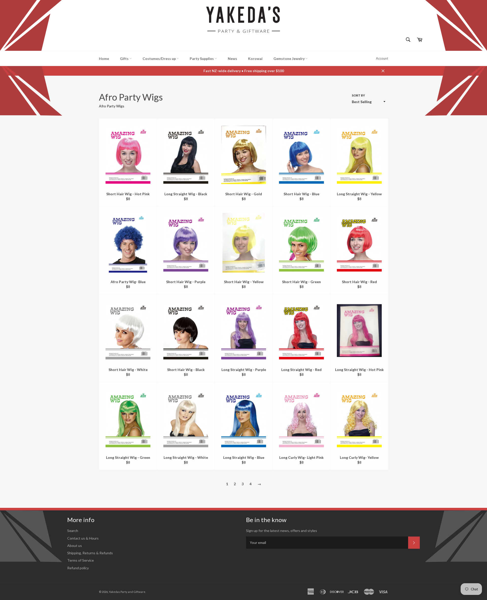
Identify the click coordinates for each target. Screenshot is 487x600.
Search (72, 530)
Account (382, 58)
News (232, 58)
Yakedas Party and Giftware (127, 591)
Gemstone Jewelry (289, 58)
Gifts (124, 58)
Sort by (358, 95)
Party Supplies (202, 58)
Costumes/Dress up (160, 58)
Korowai (255, 58)
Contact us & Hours (83, 538)
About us (74, 545)
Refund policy (78, 568)
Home (104, 58)
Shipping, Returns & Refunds (90, 553)
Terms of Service (80, 560)
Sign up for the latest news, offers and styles (281, 530)
